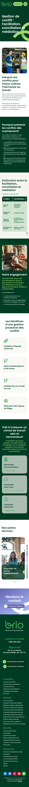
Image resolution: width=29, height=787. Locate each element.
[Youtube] (19, 774)
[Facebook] (10, 774)
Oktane (20, 781)
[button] (11, 581)
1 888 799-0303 (14, 642)
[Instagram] (14, 774)
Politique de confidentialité (14, 780)
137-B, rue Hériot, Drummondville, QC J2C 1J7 (14, 651)
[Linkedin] (5, 774)
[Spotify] (24, 774)
